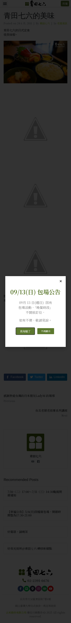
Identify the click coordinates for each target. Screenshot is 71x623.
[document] (35, 311)
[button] (25, 331)
